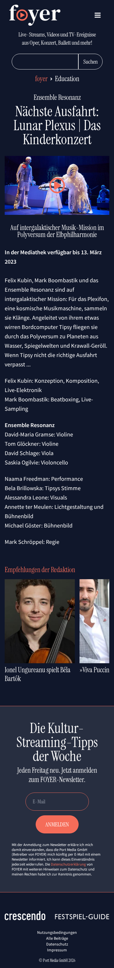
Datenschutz (57, 944)
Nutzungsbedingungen (57, 932)
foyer (41, 78)
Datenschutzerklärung (68, 864)
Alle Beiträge (57, 938)
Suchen (90, 61)
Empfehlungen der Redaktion (40, 569)
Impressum (57, 950)
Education (67, 78)
